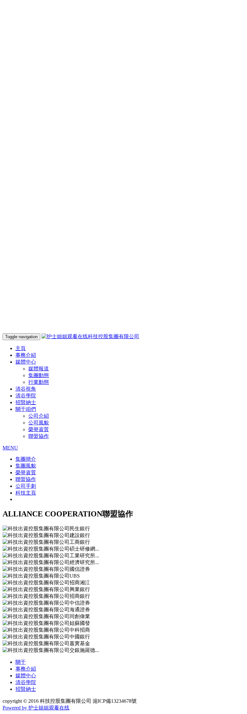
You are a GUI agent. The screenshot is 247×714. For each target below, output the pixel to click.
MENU (10, 447)
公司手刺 (25, 486)
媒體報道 (38, 368)
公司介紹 (38, 416)
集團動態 (38, 375)
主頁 (20, 348)
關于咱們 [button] (25, 409)
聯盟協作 (38, 436)
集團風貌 (25, 465)
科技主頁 (25, 493)
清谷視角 (25, 389)
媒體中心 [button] (25, 362)
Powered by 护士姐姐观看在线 (36, 707)
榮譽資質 (38, 429)
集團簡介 (25, 459)
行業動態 (38, 382)
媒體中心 (25, 675)
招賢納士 (25, 402)
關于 (20, 662)
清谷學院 (25, 395)
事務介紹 (25, 355)
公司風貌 (38, 422)
